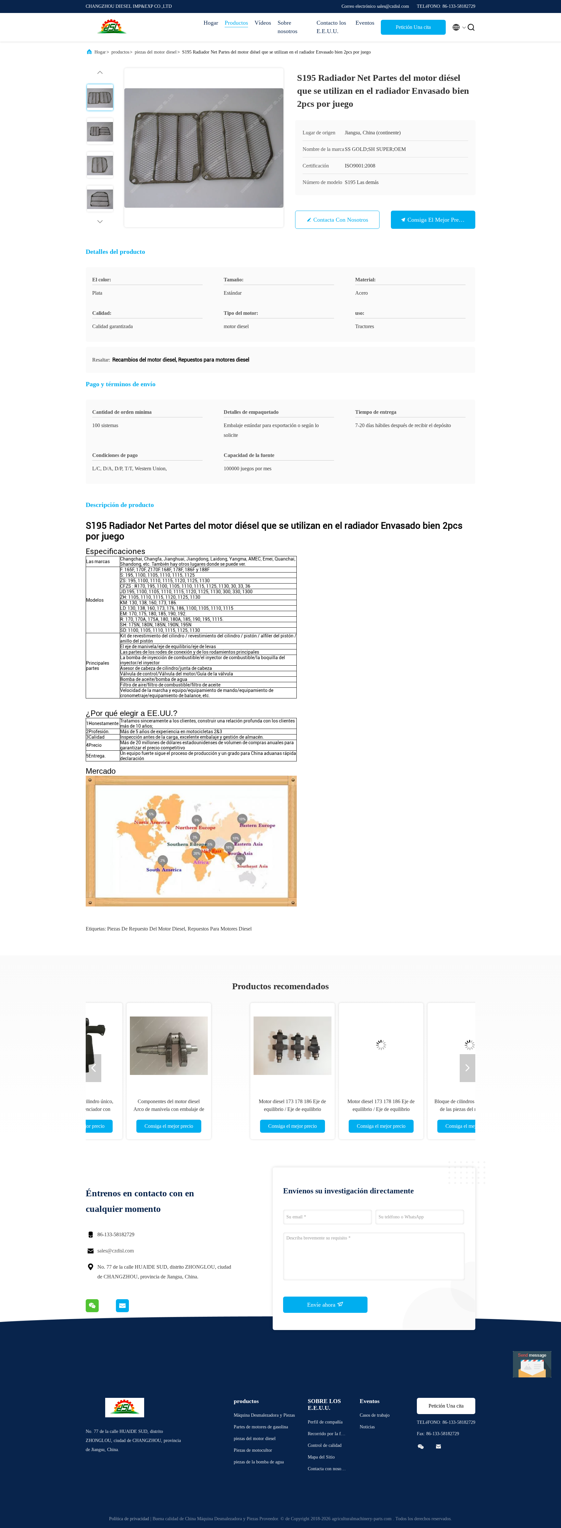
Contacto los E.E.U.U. (331, 26)
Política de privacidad (129, 1518)
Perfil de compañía (325, 1422)
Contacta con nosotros (340, 219)
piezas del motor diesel (156, 52)
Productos (236, 22)
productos (120, 52)
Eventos (364, 22)
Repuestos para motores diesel (220, 928)
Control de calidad (325, 1445)
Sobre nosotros (287, 26)
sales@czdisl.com (115, 1250)
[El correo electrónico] (130, 1310)
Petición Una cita (413, 27)
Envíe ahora (322, 1304)
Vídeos (263, 22)
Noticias (367, 1426)
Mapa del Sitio (321, 1457)
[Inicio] (112, 27)
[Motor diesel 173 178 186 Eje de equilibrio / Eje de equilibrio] (147, 1045)
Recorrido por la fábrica (327, 1434)
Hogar (211, 22)
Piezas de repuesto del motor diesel (146, 928)
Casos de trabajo (375, 1415)
